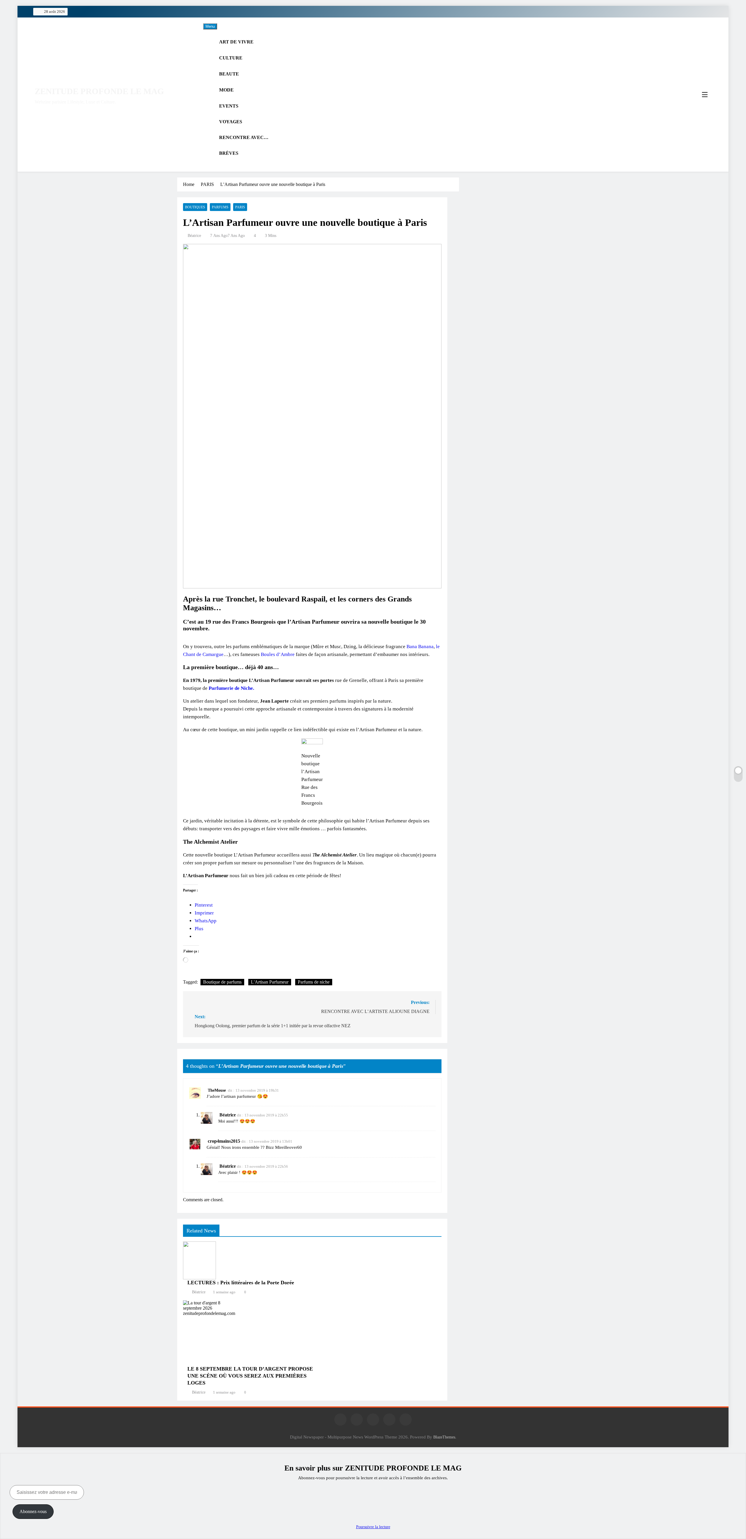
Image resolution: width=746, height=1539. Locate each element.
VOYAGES (230, 121)
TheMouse (217, 1090)
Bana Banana (420, 646)
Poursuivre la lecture (373, 1527)
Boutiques (195, 207)
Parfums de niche (314, 981)
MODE (226, 89)
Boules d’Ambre (278, 654)
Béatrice (194, 235)
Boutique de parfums (222, 981)
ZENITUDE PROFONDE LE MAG (99, 91)
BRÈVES (228, 153)
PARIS (240, 207)
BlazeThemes (444, 1437)
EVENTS (228, 105)
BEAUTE (229, 73)
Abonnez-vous (33, 1511)
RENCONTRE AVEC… (243, 137)
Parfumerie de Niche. (231, 688)
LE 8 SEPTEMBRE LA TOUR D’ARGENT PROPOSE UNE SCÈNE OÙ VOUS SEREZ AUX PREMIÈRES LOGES (250, 1376)
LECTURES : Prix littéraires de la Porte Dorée (240, 1282)
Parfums (220, 207)
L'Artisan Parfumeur (269, 981)
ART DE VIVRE (236, 41)
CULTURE (230, 57)
